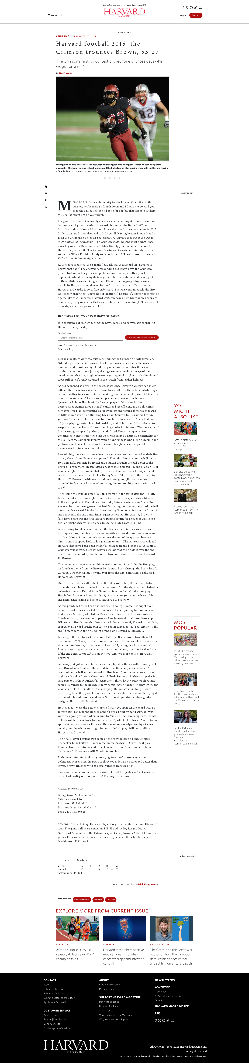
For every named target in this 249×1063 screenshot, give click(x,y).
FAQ (157, 1013)
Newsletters (165, 980)
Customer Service (57, 1010)
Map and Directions (109, 984)
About (104, 980)
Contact (50, 980)
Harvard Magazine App (172, 1006)
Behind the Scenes (109, 1001)
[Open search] (61, 15)
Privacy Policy (106, 988)
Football (111, 899)
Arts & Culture (159, 944)
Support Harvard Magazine (120, 997)
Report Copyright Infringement (191, 1056)
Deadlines (160, 1000)
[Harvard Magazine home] (124, 12)
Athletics (62, 36)
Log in (183, 15)
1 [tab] (105, 178)
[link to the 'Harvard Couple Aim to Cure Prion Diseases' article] (187, 680)
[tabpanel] (112, 126)
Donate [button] (196, 15)
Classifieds (160, 991)
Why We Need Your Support (114, 1019)
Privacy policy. (66, 349)
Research (109, 944)
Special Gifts (106, 1010)
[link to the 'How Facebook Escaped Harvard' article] (187, 640)
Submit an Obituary (54, 993)
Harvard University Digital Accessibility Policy (154, 1056)
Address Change (52, 1014)
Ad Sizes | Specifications (168, 995)
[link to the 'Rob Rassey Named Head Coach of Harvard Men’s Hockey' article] (187, 496)
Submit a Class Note (54, 988)
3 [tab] (115, 178)
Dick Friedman (65, 73)
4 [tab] (119, 178)
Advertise (162, 987)
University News (81, 899)
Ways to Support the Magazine (115, 1014)
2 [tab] (110, 178)
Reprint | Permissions (55, 1019)
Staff (46, 984)
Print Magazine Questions (58, 1028)
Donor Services (52, 1023)
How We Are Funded (110, 1006)
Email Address (64, 333)
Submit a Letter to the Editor (59, 997)
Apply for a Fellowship (55, 1002)
